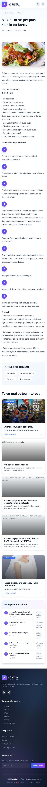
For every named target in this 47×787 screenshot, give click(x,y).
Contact (4, 740)
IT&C (6, 713)
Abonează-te (38, 765)
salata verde (28, 373)
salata (12, 373)
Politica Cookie (7, 744)
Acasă (4, 13)
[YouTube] (9, 692)
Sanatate (7, 720)
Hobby (6, 716)
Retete (12, 13)
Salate (20, 13)
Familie (6, 706)
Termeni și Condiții (8, 748)
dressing (26, 379)
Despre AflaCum (8, 736)
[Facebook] (4, 692)
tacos (12, 379)
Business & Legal (10, 723)
